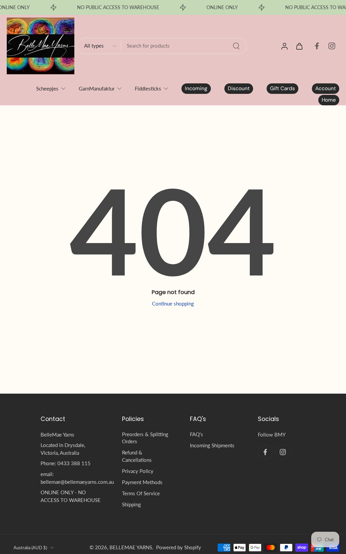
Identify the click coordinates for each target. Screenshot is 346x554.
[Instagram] (331, 45)
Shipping (131, 505)
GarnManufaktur (97, 88)
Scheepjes (47, 88)
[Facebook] (317, 45)
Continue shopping (173, 303)
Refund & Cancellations (137, 456)
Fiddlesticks (148, 88)
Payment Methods (142, 482)
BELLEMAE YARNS (130, 547)
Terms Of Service (141, 494)
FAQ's (196, 434)
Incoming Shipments (212, 446)
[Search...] (236, 46)
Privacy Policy (137, 471)
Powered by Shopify (178, 547)
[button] (71, 419)
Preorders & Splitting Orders (145, 437)
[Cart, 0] (299, 45)
